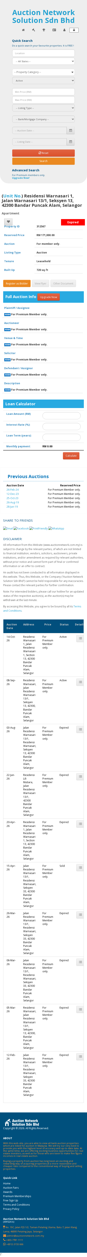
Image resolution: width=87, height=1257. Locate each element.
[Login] (74, 30)
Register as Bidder (17, 283)
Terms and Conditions (16, 1204)
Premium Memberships (17, 1196)
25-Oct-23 (12, 498)
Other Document (63, 283)
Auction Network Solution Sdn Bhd (43, 16)
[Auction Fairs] (33, 30)
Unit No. (12, 196)
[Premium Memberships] (54, 30)
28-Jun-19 (12, 506)
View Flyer (40, 283)
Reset (44, 153)
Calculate (71, 455)
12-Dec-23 (13, 494)
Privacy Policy (11, 1209)
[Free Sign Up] (64, 30)
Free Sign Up (10, 1200)
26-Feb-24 (13, 489)
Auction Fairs (11, 1187)
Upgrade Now (48, 297)
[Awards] (44, 30)
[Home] (23, 30)
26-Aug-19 (13, 502)
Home (7, 1183)
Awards (7, 1192)
